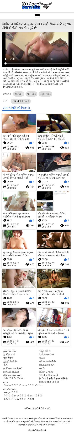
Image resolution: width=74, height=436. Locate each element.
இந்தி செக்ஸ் (10, 361)
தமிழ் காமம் (9, 354)
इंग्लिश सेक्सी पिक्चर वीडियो (53, 378)
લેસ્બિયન (31, 94)
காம (5, 381)
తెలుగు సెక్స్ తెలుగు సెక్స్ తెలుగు (22, 385)
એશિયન (19, 94)
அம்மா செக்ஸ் (46, 371)
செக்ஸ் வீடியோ (46, 354)
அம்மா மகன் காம (12, 375)
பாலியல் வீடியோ (11, 371)
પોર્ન (5, 364)
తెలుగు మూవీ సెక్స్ (49, 381)
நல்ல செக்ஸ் (9, 350)
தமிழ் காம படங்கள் (12, 368)
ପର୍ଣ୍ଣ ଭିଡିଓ (44, 350)
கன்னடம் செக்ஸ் (47, 361)
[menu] (37, 16)
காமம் (42, 368)
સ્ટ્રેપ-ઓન (45, 94)
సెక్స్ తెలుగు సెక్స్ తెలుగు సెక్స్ (22, 395)
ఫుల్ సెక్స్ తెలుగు (13, 378)
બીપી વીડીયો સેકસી (20, 101)
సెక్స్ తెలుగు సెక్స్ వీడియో (18, 399)
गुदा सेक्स (8, 357)
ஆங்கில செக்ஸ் (46, 364)
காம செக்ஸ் (9, 388)
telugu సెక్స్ (10, 392)
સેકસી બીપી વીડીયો (48, 375)
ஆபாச (42, 357)
